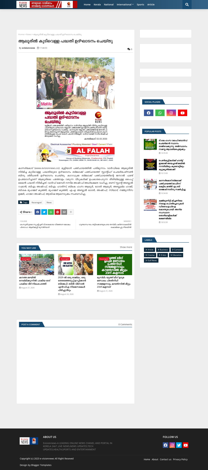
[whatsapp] (160, 112)
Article (151, 4)
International (124, 4)
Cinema (151, 255)
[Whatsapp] (51, 212)
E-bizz (163, 255)
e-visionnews (47, 458)
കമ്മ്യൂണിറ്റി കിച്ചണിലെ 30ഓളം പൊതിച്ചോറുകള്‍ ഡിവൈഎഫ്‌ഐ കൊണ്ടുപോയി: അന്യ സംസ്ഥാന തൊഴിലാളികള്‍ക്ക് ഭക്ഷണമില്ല (171, 209)
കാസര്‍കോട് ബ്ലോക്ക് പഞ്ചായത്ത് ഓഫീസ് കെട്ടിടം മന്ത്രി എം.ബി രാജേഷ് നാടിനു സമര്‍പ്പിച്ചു (172, 185)
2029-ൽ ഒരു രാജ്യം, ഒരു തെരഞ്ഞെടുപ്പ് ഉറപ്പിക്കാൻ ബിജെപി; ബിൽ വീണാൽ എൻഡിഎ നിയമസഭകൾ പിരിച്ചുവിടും (72, 284)
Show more (126, 247)
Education (177, 255)
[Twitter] (44, 212)
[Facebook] (37, 212)
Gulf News (152, 260)
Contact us (165, 459)
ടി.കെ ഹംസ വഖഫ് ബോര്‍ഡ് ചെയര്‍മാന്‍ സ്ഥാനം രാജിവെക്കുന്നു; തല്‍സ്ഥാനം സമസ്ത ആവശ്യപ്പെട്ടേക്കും (173, 145)
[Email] (64, 212)
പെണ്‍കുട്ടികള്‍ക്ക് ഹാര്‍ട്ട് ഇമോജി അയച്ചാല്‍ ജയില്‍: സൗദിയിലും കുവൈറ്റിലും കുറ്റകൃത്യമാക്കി (172, 165)
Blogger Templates (41, 465)
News (28, 34)
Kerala (97, 4)
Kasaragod (36, 202)
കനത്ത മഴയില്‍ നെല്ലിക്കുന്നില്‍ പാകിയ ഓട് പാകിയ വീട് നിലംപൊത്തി (34, 280)
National (109, 4)
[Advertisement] (93, 19)
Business (164, 249)
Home (87, 4)
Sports (140, 4)
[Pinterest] (57, 212)
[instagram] (171, 112)
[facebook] (149, 112)
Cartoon (178, 249)
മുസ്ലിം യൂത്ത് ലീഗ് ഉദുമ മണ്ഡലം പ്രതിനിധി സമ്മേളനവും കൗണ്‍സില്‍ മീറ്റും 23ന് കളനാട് (113, 282)
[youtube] (183, 112)
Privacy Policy (180, 459)
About (155, 459)
